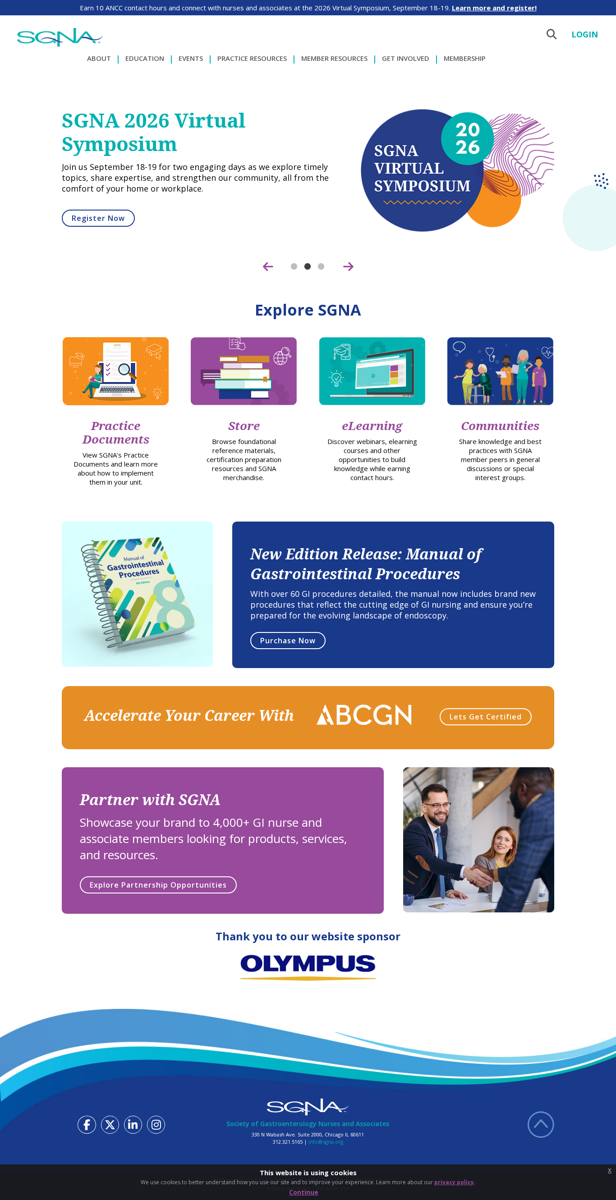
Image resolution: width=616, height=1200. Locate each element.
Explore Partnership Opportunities (158, 885)
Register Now (98, 218)
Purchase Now (288, 641)
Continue (303, 1192)
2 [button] (308, 266)
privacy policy (454, 1182)
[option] (308, 177)
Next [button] (348, 267)
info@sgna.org (325, 1141)
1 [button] (294, 266)
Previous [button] (268, 267)
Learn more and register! (494, 7)
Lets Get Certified (486, 717)
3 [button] (321, 266)
